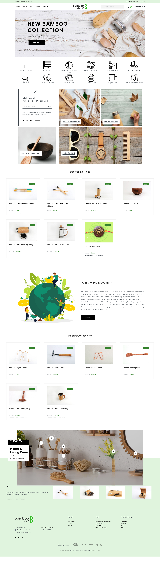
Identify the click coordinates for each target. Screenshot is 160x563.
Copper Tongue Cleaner (93, 368)
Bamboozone (65, 551)
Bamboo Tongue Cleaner (18, 368)
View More (36, 42)
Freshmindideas (95, 551)
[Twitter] (31, 120)
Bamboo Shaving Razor (55, 368)
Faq (31, 7)
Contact (37, 7)
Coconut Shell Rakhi (92, 246)
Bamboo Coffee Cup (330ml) (57, 409)
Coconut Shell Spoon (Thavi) (19, 409)
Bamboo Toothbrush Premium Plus (21, 204)
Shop (44, 7)
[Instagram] (27, 120)
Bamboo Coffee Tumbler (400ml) (21, 245)
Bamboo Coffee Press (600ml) (58, 245)
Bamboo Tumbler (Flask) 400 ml (96, 204)
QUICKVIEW (23, 213)
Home (18, 7)
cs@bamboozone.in (46, 527)
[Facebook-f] (23, 120)
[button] (13, 213)
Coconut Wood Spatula (131, 368)
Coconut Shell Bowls (130, 204)
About (25, 7)
